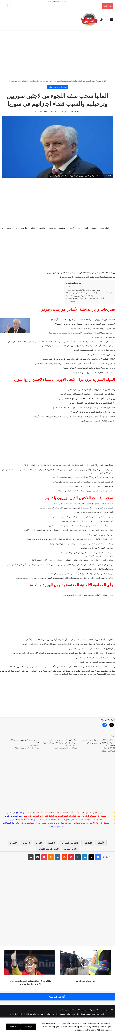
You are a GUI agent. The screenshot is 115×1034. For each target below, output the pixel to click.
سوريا (12, 842)
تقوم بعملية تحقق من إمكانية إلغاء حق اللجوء (97, 662)
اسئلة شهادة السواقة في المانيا (57, 1)
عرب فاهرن (13, 812)
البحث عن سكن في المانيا (34, 1014)
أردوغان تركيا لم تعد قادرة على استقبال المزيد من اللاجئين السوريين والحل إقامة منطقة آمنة (98, 742)
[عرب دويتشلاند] (89, 19)
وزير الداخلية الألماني (47, 848)
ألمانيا (100, 842)
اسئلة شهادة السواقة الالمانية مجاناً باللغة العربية (82, 341)
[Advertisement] (57, 52)
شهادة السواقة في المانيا (52, 341)
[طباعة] (31, 857)
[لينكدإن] (84, 857)
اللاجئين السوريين (68, 842)
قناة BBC (86, 398)
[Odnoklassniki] (51, 857)
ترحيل (89, 328)
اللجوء (50, 842)
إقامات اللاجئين (75, 503)
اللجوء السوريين (75, 328)
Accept (13, 1026)
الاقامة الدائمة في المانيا (17, 341)
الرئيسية (100, 81)
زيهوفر (25, 842)
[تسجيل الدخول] (101, 20)
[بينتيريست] (71, 857)
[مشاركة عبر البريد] (37, 857)
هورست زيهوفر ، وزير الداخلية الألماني (92, 319)
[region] (57, 1025)
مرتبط (73, 301)
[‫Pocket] (44, 857)
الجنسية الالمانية (34, 341)
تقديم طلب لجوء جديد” (52, 671)
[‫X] (91, 857)
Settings (28, 1026)
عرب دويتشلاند (66, 1010)
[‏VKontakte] (57, 857)
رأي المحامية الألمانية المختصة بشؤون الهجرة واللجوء (85, 298)
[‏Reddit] (64, 857)
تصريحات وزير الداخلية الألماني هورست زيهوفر (83, 290)
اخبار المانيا (10, 823)
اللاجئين (87, 842)
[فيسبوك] (98, 857)
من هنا (22, 812)
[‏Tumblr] (78, 857)
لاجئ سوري (69, 848)
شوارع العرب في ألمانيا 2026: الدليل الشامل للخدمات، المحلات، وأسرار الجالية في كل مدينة (65, 6)
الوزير (38, 842)
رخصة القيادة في (14, 816)
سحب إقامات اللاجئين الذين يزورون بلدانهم (82, 296)
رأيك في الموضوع (57, 996)
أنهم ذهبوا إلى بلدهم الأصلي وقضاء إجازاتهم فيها (94, 512)
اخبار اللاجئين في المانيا (86, 81)
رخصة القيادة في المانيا (56, 1014)
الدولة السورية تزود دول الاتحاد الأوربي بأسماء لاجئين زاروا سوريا (89, 293)
